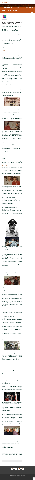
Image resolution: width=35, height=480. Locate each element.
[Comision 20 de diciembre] (5, 2)
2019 (27, 7)
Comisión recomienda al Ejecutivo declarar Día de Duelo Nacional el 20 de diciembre (17, 461)
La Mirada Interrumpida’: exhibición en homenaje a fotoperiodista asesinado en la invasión (6, 461)
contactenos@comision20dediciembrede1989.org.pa (20, 471)
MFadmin (7, 458)
